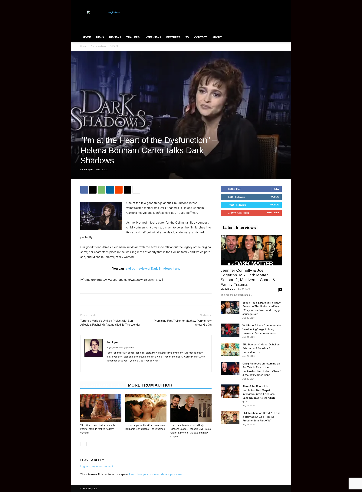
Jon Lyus (88, 169)
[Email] (127, 190)
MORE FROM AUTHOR (150, 385)
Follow (274, 197)
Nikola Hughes (228, 289)
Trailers (133, 37)
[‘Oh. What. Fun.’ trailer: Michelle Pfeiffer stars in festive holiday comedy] (100, 408)
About (217, 37)
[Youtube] (279, 2)
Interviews (153, 37)
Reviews (115, 37)
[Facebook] (260, 2)
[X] (272, 2)
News (100, 37)
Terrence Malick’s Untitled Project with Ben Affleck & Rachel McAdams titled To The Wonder (110, 322)
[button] (277, 37)
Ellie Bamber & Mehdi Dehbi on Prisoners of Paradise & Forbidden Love (261, 348)
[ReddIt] (119, 190)
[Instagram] (266, 2)
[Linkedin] (110, 190)
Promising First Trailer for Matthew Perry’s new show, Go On (183, 322)
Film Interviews (98, 46)
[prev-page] (82, 444)
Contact (200, 37)
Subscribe (273, 212)
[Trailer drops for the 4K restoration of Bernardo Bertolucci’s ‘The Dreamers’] (145, 408)
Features (173, 37)
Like (276, 189)
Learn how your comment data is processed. (156, 474)
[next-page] (88, 444)
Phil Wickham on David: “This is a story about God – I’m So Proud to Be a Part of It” (261, 416)
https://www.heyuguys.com (120, 347)
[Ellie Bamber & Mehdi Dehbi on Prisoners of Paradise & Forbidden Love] (230, 349)
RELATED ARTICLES (103, 385)
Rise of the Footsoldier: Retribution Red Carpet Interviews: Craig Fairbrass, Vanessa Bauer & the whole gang (258, 394)
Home (87, 37)
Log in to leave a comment (96, 466)
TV (187, 37)
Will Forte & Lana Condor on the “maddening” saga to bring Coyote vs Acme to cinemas (261, 329)
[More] (136, 190)
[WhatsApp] (101, 190)
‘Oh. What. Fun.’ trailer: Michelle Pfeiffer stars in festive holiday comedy (98, 429)
